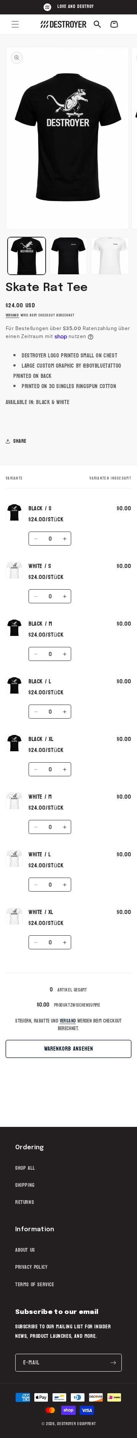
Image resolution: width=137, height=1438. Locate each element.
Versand (12, 315)
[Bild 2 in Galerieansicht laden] (68, 256)
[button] (15, 24)
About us (25, 1250)
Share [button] (20, 441)
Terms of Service (34, 1284)
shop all (25, 1168)
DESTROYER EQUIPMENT (76, 1423)
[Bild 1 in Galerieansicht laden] (27, 256)
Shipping (25, 1185)
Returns (24, 1202)
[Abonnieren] (113, 1363)
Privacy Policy (31, 1267)
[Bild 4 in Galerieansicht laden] (110, 256)
